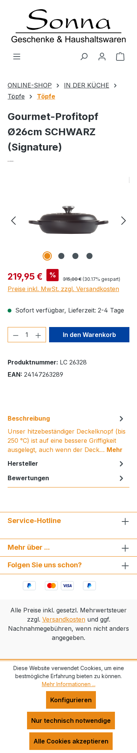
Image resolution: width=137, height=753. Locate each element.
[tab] (67, 433)
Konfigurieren (71, 700)
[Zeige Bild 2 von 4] (61, 256)
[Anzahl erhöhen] (38, 334)
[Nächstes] (123, 219)
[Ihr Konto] (102, 56)
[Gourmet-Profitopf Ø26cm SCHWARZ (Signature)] (68, 220)
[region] (68, 220)
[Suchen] (84, 56)
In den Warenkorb (89, 334)
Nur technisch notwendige (71, 720)
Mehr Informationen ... (69, 684)
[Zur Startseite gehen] (68, 25)
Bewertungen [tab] (28, 478)
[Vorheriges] (13, 219)
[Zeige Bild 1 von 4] (47, 256)
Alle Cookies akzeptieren (70, 741)
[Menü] (17, 56)
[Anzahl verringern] (16, 334)
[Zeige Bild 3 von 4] (75, 256)
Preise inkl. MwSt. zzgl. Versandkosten (63, 289)
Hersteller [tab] (23, 463)
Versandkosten (63, 619)
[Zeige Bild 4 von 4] (89, 256)
